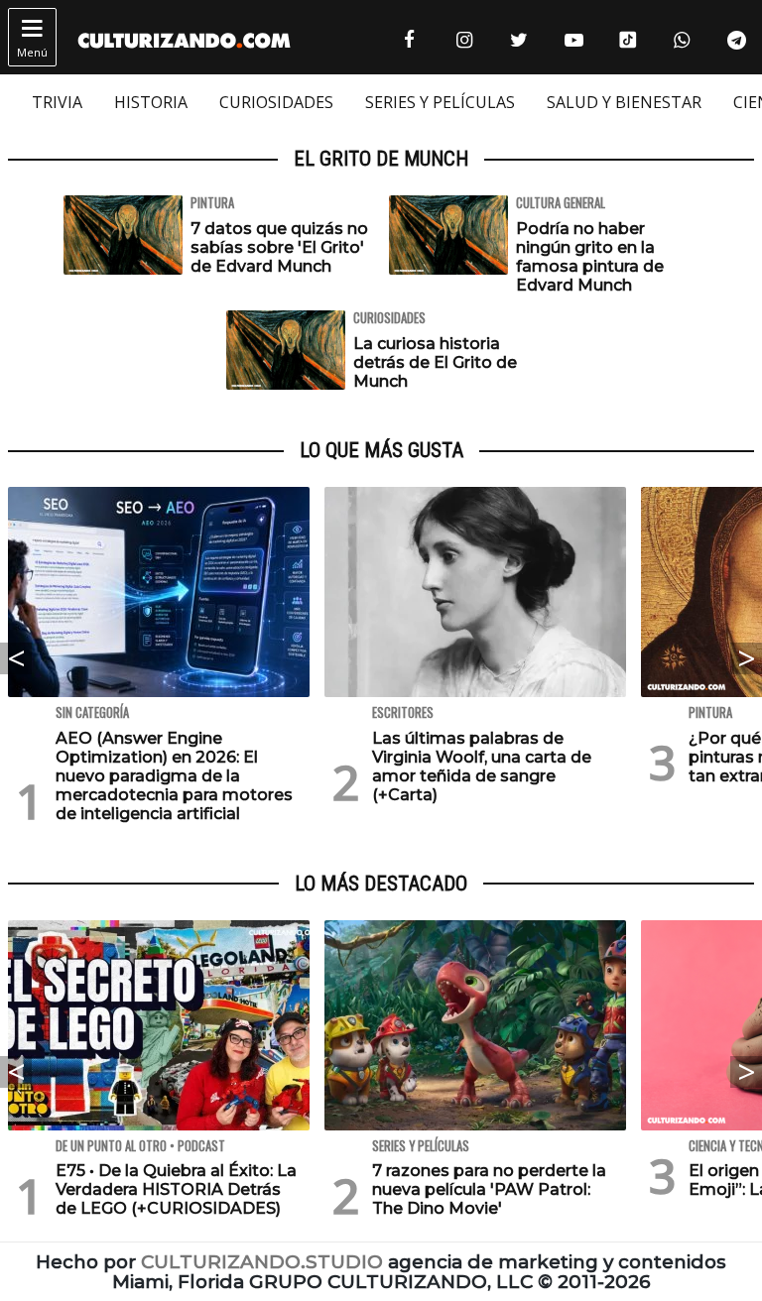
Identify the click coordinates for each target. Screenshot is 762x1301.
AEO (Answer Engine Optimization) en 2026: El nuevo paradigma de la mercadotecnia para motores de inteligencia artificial (174, 776)
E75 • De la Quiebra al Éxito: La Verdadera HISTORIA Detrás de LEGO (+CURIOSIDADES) (176, 1189)
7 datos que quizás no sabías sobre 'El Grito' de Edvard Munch (279, 247)
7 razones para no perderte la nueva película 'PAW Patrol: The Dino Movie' (489, 1189)
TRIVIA (57, 102)
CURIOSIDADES (276, 102)
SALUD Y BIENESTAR (624, 102)
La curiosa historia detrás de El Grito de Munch (435, 362)
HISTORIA (151, 102)
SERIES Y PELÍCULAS (440, 102)
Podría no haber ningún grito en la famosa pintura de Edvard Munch (590, 257)
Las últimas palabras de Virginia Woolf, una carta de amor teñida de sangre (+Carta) (481, 767)
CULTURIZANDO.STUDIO (262, 1261)
